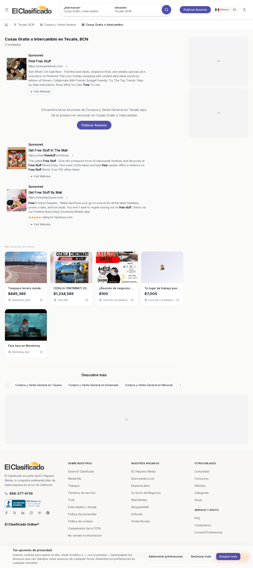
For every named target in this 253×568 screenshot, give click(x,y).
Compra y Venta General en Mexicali (149, 385)
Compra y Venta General (60, 24)
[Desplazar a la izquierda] (8, 385)
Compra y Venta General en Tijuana (38, 385)
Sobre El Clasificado (81, 471)
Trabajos (73, 485)
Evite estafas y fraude (82, 507)
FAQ (197, 518)
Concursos (201, 478)
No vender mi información (85, 535)
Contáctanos (202, 525)
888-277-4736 (21, 493)
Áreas (198, 500)
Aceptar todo (228, 556)
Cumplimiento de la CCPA (84, 528)
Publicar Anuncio (195, 9)
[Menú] (7, 10)
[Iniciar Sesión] (244, 10)
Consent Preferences (208, 532)
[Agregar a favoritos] (41, 300)
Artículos (200, 485)
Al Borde (137, 514)
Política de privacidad (82, 514)
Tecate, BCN (26, 24)
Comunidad (201, 471)
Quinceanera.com (142, 478)
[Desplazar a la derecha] (180, 385)
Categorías (201, 492)
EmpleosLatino (140, 485)
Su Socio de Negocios (146, 492)
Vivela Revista (140, 521)
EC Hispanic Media (143, 471)
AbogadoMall (140, 507)
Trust (71, 500)
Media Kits (74, 478)
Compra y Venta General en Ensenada (93, 385)
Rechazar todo (201, 556)
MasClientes (139, 500)
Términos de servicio (81, 492)
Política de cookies (80, 521)
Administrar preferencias (166, 556)
